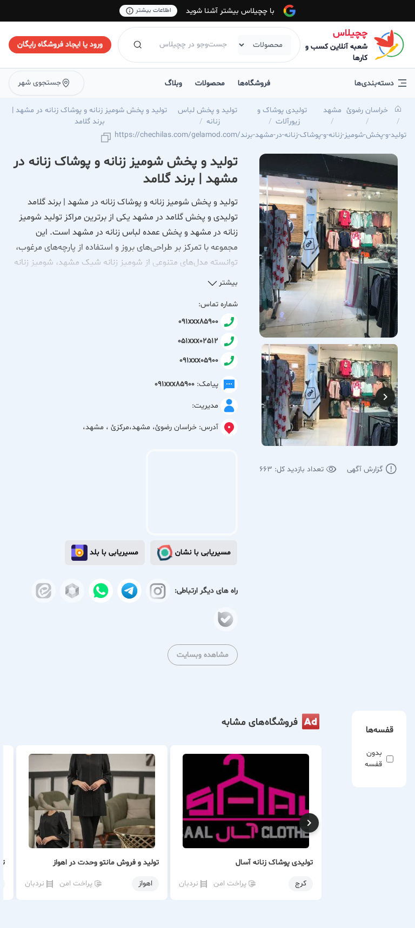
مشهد (332, 110)
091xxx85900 (198, 322)
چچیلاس (350, 33)
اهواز (145, 883)
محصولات (210, 83)
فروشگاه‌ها (254, 83)
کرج (300, 883)
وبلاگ (173, 83)
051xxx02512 (198, 341)
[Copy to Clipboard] (105, 138)
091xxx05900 (198, 360)
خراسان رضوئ (367, 110)
